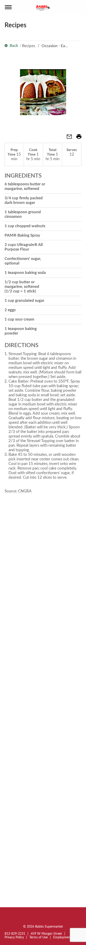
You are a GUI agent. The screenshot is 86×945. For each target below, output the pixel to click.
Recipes (28, 46)
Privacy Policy (14, 937)
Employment (62, 937)
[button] (67, 138)
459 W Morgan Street (46, 933)
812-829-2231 (15, 933)
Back (13, 46)
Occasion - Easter (57, 46)
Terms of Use (38, 937)
